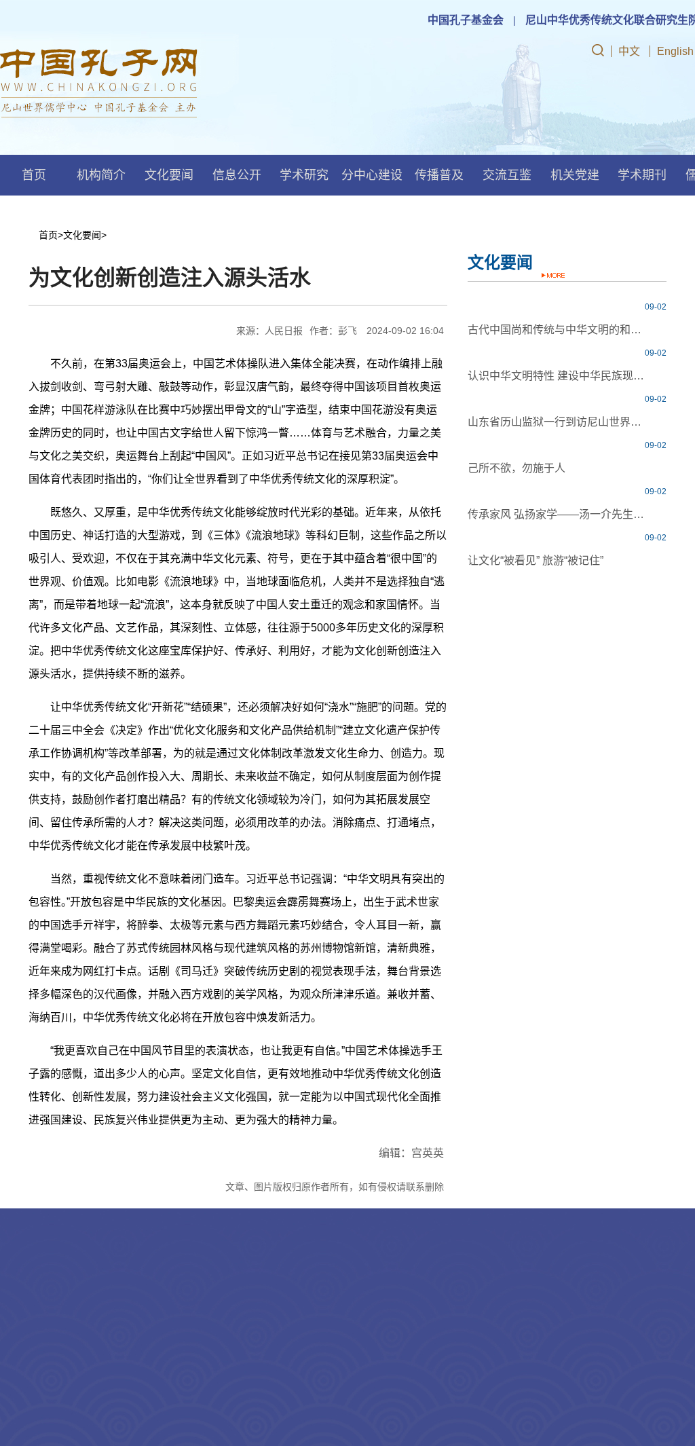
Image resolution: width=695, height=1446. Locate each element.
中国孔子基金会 (466, 20)
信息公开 (236, 175)
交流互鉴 (507, 175)
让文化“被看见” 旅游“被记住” (535, 560)
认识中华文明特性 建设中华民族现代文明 (557, 376)
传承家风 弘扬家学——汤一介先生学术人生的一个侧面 (557, 514)
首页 (34, 175)
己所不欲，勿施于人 (516, 468)
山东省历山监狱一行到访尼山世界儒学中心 (557, 422)
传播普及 (439, 175)
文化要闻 (169, 175)
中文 (629, 51)
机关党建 (574, 175)
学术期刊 (642, 175)
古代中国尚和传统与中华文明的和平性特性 (557, 329)
